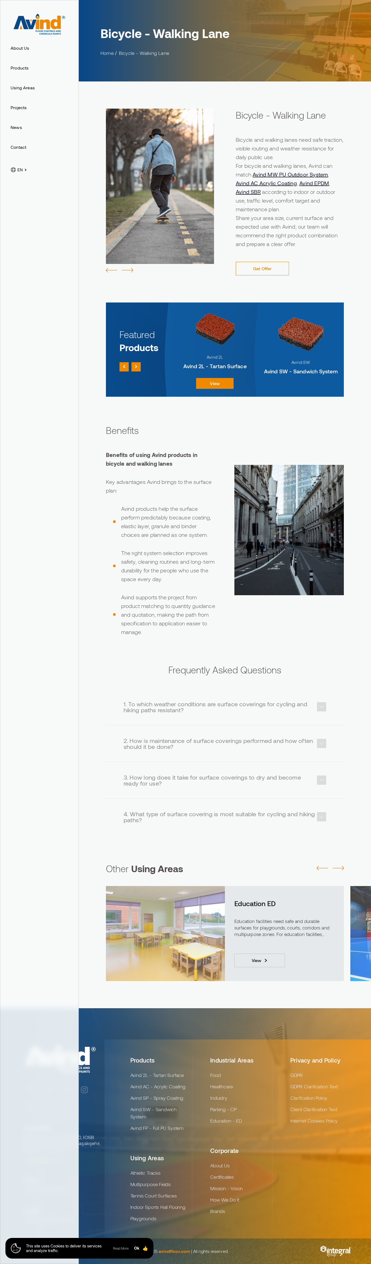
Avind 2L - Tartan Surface (157, 1075)
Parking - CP (223, 1109)
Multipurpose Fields (150, 1184)
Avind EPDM (314, 183)
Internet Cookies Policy (314, 1121)
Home (107, 53)
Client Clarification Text (313, 1109)
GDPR (296, 1075)
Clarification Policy (308, 1098)
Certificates (222, 1177)
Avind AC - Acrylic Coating (158, 1086)
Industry (218, 1098)
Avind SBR (248, 191)
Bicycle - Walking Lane (144, 53)
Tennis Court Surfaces (269, 903)
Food (215, 1075)
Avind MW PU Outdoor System (290, 174)
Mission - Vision (226, 1188)
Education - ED (226, 1121)
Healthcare (221, 1086)
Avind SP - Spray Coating (157, 1098)
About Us (220, 1165)
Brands (217, 1211)
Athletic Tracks (145, 1173)
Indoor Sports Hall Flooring (158, 1207)
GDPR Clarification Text (314, 1086)
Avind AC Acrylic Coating (266, 183)
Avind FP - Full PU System (157, 1128)
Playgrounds (143, 1218)
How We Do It (224, 1200)
